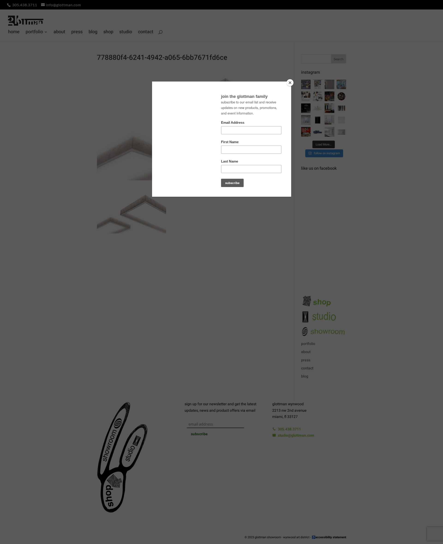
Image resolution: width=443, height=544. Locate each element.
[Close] (290, 82)
